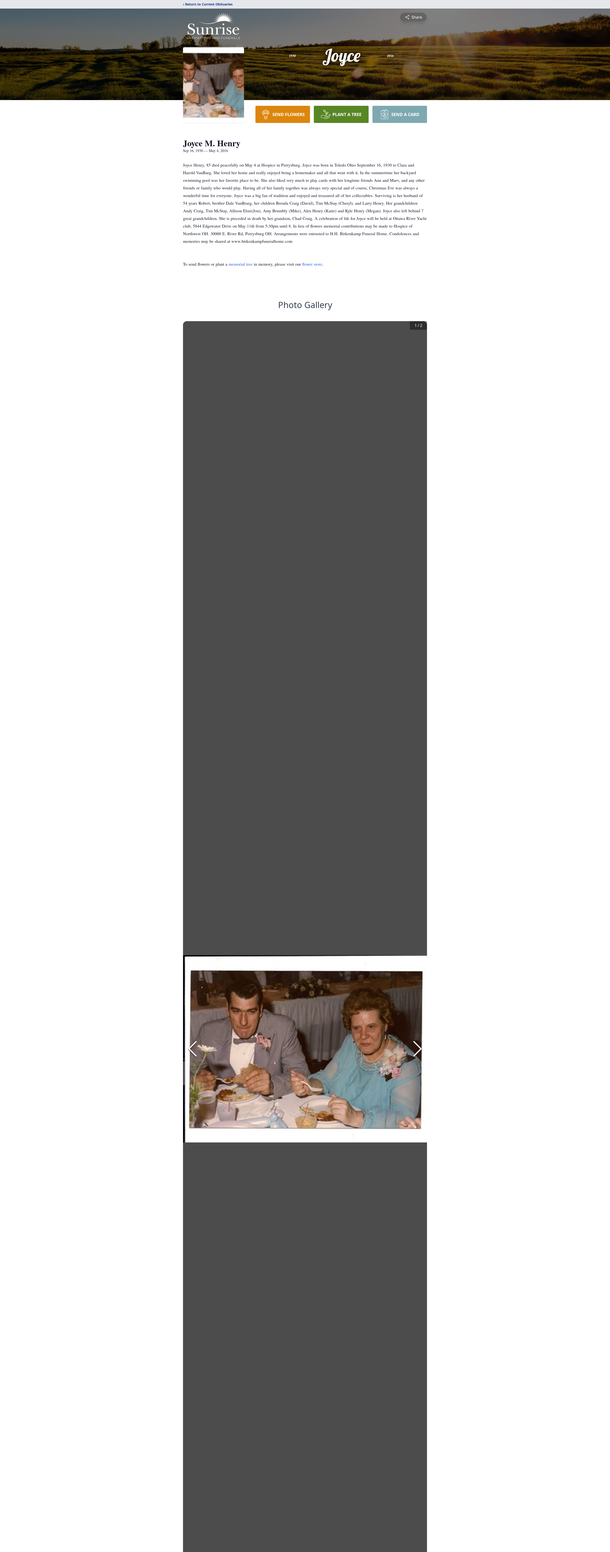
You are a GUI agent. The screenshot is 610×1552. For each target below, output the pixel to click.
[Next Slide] (417, 1049)
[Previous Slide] (192, 1049)
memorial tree (241, 264)
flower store (312, 264)
